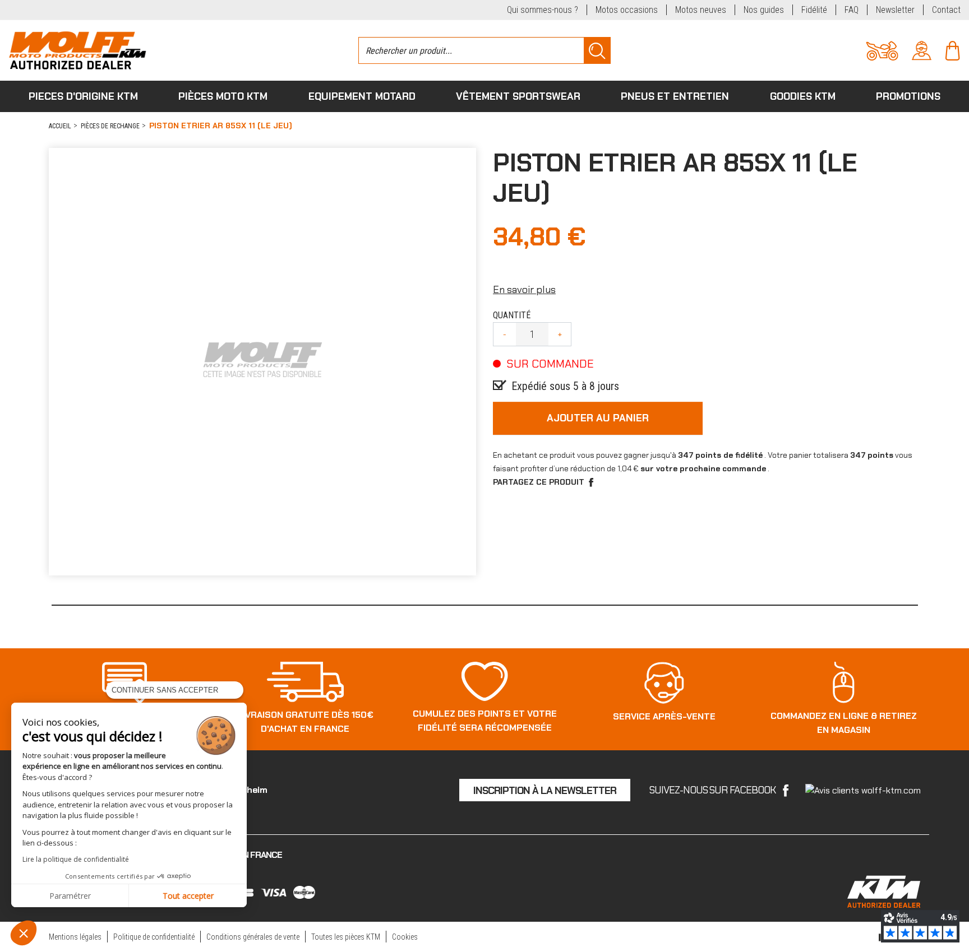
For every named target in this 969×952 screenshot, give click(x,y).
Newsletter (895, 9)
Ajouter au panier (598, 418)
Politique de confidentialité (154, 936)
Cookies (405, 936)
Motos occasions (627, 9)
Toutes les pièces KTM (345, 936)
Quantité (511, 315)
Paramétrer (70, 895)
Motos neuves (700, 9)
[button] (23, 933)
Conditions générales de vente (252, 936)
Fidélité (814, 9)
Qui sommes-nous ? (542, 9)
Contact (946, 9)
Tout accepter (188, 895)
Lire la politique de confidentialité (75, 859)
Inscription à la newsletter (544, 790)
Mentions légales (75, 936)
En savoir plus (524, 289)
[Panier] (952, 49)
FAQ (852, 9)
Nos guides (764, 9)
